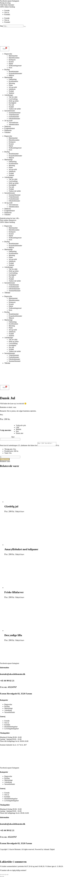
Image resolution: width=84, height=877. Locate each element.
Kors (10, 67)
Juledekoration (14, 124)
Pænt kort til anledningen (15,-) (11, 445)
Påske (11, 85)
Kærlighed (12, 103)
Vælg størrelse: (5, 430)
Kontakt (7, 14)
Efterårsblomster (14, 119)
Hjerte (11, 64)
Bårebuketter (13, 56)
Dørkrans (7, 126)
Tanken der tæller (15, 109)
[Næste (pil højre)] (3, 876)
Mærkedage (8, 77)
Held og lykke (14, 101)
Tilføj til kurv (5, 459)
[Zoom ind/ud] (1, 874)
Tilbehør (7, 293)
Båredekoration (14, 58)
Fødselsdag (13, 79)
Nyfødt (11, 91)
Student (11, 93)
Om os (6, 12)
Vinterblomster (14, 115)
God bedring (13, 99)
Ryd (12, 437)
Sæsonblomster (9, 111)
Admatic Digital (49, 849)
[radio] (21, 425)
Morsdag (12, 83)
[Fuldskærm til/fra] (3, 874)
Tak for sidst (13, 97)
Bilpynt (11, 75)
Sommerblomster (14, 113)
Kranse (11, 62)
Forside (7, 10)
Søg (1, 26)
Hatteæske (8, 130)
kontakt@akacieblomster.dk (12, 674)
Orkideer (7, 132)
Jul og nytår (13, 87)
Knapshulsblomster (15, 73)
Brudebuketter (14, 71)
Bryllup (7, 69)
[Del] (5, 874)
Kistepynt (12, 60)
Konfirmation (13, 81)
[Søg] (25, 26)
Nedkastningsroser (15, 66)
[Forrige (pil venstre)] (1, 876)
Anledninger (8, 95)
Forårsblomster (14, 117)
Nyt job (11, 105)
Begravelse (8, 54)
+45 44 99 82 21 (7, 681)
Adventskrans (13, 122)
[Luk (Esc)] (7, 874)
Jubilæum (12, 89)
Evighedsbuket (9, 128)
